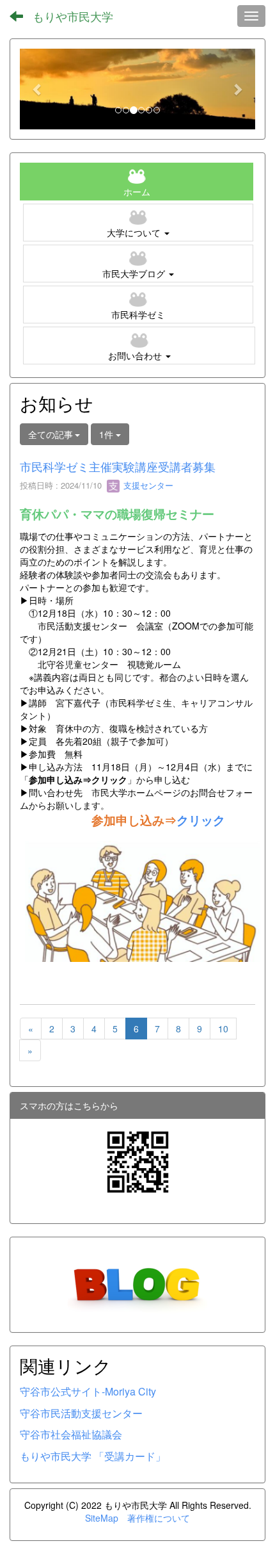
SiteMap (101, 1517)
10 (223, 1028)
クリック (201, 820)
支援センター (147, 485)
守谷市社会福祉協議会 (71, 1434)
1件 (107, 434)
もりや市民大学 (73, 16)
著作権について (158, 1517)
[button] (37, 89)
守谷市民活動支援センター (81, 1413)
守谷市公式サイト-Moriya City (88, 1391)
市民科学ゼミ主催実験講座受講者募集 (118, 466)
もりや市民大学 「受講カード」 (93, 1456)
